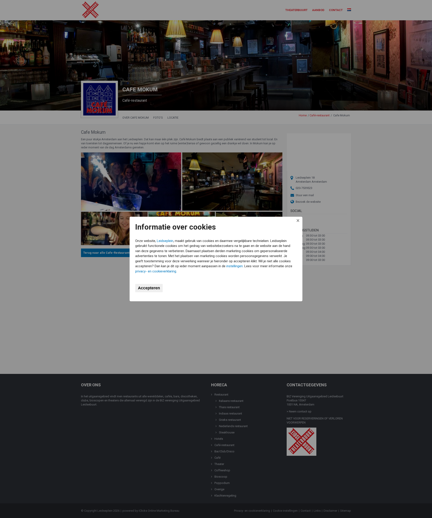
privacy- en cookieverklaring (155, 271)
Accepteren (149, 288)
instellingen (234, 266)
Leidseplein (165, 241)
